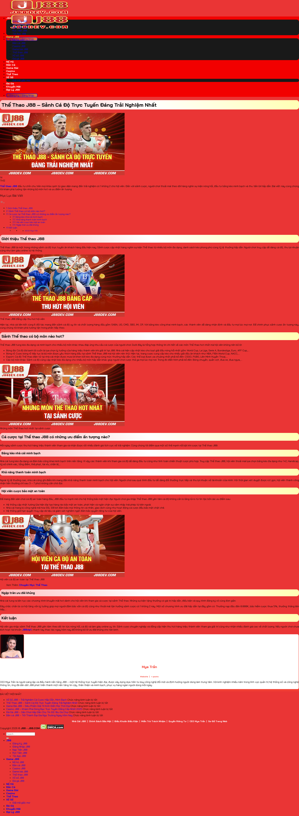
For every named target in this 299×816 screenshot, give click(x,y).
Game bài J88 (20, 49)
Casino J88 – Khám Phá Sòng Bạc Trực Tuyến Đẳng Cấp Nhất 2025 (44, 709)
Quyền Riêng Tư (177, 721)
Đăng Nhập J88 (21, 24)
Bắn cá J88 (18, 43)
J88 (8, 18)
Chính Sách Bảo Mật (100, 721)
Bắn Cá (10, 64)
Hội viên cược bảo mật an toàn (30, 222)
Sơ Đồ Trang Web (217, 721)
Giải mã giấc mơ (21, 80)
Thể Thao (12, 74)
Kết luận (13, 227)
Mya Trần (34, 231)
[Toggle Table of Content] (2, 202)
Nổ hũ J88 (18, 39)
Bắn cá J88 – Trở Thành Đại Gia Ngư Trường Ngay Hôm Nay (39, 715)
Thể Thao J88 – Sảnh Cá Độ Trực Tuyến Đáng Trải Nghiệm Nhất (42, 702)
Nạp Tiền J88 (19, 27)
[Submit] (7, 738)
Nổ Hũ (10, 61)
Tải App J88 (19, 33)
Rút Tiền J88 (19, 30)
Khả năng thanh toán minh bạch (31, 219)
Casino (10, 71)
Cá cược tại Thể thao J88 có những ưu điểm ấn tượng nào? (40, 214)
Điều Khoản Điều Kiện (126, 721)
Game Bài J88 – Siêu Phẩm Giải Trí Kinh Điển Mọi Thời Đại (38, 705)
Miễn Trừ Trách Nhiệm (153, 721)
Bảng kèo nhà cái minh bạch (29, 217)
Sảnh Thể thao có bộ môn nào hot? (27, 211)
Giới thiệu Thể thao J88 (20, 208)
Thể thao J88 (20, 52)
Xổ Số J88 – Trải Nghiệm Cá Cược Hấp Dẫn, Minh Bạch (36, 699)
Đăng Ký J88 (19, 21)
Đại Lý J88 (13, 89)
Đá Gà (10, 83)
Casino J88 (18, 46)
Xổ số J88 (18, 55)
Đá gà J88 (18, 58)
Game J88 (12, 36)
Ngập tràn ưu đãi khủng (27, 225)
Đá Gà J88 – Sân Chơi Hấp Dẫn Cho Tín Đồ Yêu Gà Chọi (37, 712)
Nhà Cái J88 (79, 721)
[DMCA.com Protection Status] (52, 728)
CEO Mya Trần (197, 721)
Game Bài (12, 67)
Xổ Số (9, 77)
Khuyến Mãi (13, 86)
